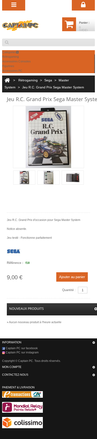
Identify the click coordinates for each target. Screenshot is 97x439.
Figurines (8, 66)
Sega (48, 80)
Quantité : (69, 290)
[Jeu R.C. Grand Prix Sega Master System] (24, 177)
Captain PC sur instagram (22, 352)
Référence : (15, 263)
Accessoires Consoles (16, 61)
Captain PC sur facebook (21, 348)
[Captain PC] (20, 25)
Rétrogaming (10, 56)
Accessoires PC (12, 70)
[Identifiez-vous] (83, 5)
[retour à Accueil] (7, 80)
